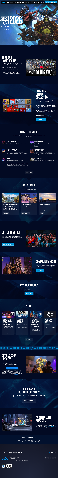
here (19, 371)
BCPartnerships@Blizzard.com (50, 426)
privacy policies (16, 374)
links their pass (49, 103)
